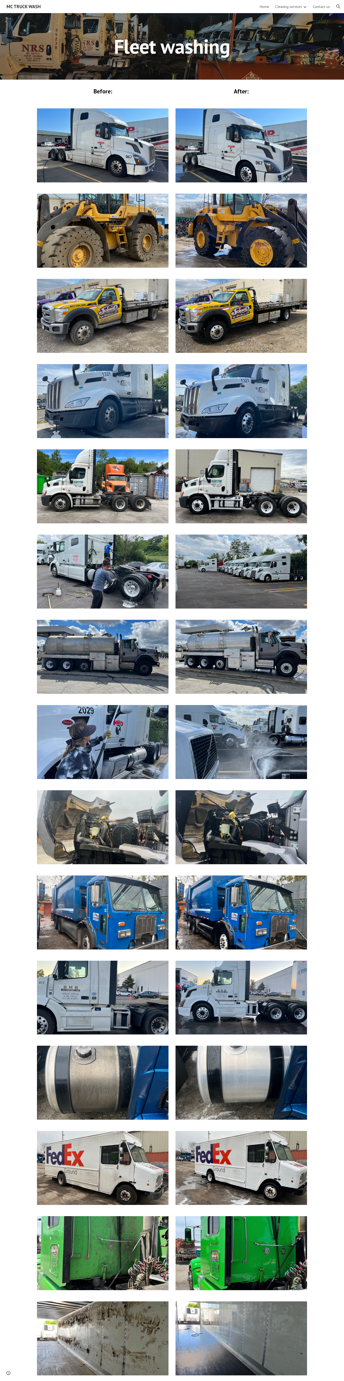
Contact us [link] (321, 6)
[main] (172, 46)
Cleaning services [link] (288, 6)
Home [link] (264, 6)
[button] (338, 6)
